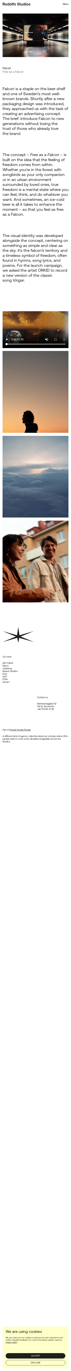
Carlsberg (7, 668)
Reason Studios (10, 671)
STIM (5, 679)
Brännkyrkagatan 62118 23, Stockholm (46, 705)
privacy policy (11, 1342)
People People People (20, 730)
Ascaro (6, 682)
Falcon (6, 666)
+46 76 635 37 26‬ (45, 709)
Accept (35, 1356)
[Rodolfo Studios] (16, 4)
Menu (65, 4)
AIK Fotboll (8, 663)
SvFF (5, 676)
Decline (35, 1362)
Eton (5, 674)
